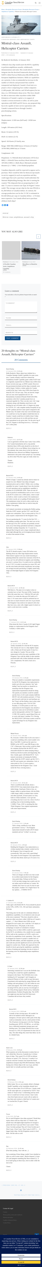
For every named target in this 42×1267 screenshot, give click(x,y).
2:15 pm (25, 677)
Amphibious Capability (7, 11)
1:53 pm (24, 845)
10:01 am (23, 1011)
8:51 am (21, 1082)
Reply (9, 428)
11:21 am (23, 622)
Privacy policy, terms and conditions (12, 1214)
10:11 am (25, 782)
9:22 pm (19, 371)
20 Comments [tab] (21, 359)
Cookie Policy (7, 1223)
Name (8, 318)
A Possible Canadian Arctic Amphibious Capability (9, 266)
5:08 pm (19, 549)
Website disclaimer (8, 1217)
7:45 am (25, 872)
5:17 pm (16, 1116)
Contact (5, 1212)
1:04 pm (25, 823)
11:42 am (25, 643)
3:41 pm (24, 735)
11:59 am (22, 588)
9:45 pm (19, 1050)
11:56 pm (22, 968)
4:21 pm (19, 902)
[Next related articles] (38, 236)
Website (9, 332)
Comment (10, 303)
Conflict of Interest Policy (10, 1220)
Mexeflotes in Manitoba (30, 264)
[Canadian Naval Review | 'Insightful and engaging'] (2, 2)
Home (3, 9)
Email (9, 325)
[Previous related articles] (34, 236)
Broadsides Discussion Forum (13, 9)
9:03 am (19, 477)
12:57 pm (19, 439)
